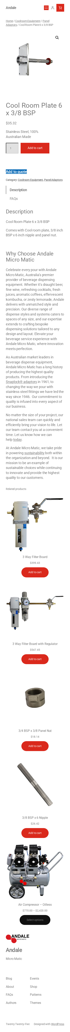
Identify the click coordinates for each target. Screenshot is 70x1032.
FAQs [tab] (14, 199)
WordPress (57, 1024)
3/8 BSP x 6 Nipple (35, 818)
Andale (11, 8)
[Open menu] (46, 7)
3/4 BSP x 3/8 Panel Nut (35, 731)
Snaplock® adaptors (21, 382)
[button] (57, 37)
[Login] (52, 8)
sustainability (34, 453)
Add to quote (16, 171)
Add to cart (35, 148)
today (17, 440)
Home (9, 21)
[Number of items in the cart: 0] (60, 8)
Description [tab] (18, 190)
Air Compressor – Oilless (35, 904)
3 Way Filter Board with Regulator (35, 644)
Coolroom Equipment (27, 21)
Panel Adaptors (53, 179)
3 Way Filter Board (35, 557)
